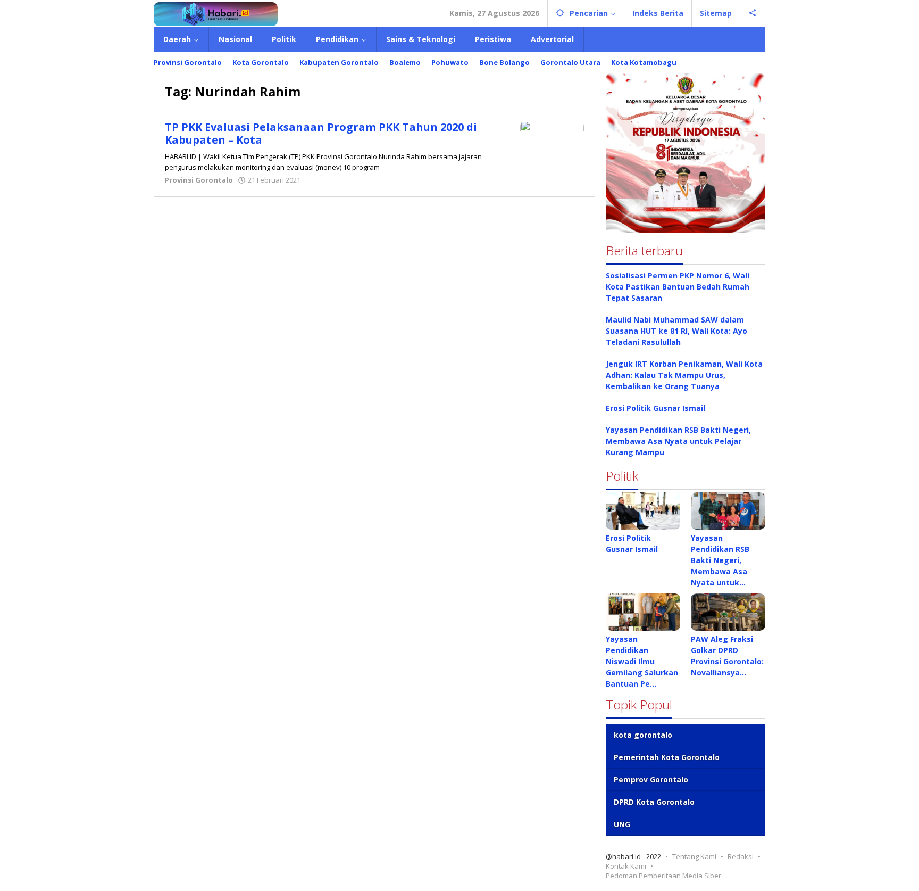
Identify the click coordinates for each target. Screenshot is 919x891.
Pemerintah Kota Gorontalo (667, 757)
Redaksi (741, 856)
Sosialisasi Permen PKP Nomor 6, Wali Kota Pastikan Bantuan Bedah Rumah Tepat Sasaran (677, 286)
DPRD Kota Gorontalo (654, 802)
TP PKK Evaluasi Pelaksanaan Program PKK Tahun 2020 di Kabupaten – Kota (321, 133)
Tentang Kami (694, 856)
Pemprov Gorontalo (651, 779)
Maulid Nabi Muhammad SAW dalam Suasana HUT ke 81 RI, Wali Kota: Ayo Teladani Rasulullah (676, 331)
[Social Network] (752, 13)
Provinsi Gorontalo (199, 180)
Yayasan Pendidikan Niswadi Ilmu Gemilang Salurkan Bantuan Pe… (642, 661)
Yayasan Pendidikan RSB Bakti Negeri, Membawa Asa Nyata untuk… (720, 560)
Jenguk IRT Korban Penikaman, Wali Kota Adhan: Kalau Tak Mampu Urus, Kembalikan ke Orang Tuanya (684, 375)
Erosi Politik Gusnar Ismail (655, 408)
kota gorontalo (643, 735)
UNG (622, 824)
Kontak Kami (626, 866)
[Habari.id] (216, 13)
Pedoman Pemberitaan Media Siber (663, 875)
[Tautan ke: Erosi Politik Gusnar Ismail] (643, 511)
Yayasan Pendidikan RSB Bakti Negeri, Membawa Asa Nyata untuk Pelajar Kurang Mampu (678, 441)
